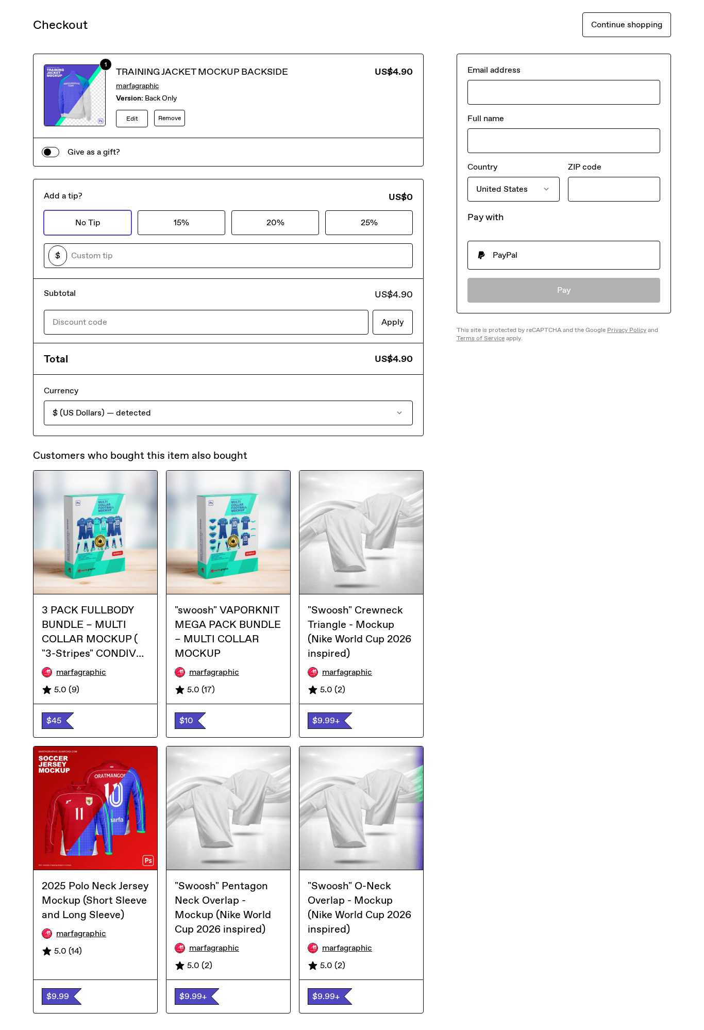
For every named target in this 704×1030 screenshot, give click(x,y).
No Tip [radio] (87, 222)
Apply (392, 322)
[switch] (50, 152)
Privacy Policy (626, 330)
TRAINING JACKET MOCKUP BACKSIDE (202, 71)
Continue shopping (626, 24)
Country (482, 167)
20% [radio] (275, 222)
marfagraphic (137, 85)
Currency (61, 390)
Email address (494, 70)
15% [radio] (181, 222)
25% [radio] (369, 222)
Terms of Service (481, 338)
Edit (132, 118)
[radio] (563, 255)
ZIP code (584, 167)
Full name (485, 118)
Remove (169, 118)
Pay (564, 290)
